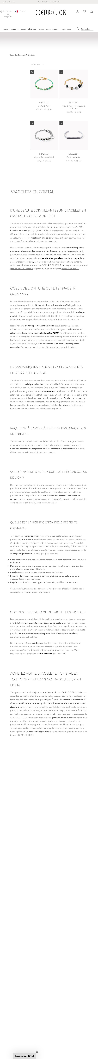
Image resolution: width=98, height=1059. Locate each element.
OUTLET (69, 29)
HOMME (48, 29)
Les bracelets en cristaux (25, 55)
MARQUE (62, 29)
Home (12, 55)
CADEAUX (55, 29)
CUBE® (31, 29)
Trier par (35, 64)
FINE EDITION (15, 29)
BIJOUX (23, 29)
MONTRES (41, 29)
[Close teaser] (37, 1052)
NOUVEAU (6, 29)
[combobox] (87, 29)
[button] (24, 1056)
